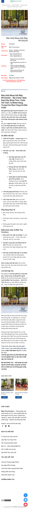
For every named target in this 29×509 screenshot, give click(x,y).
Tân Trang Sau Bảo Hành (9, 443)
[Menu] (2, 1)
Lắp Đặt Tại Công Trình (8, 440)
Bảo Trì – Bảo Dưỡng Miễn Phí (10, 446)
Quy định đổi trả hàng (8, 465)
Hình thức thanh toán (8, 475)
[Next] (28, 390)
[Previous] (1, 390)
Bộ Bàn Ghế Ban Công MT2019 (7, 393)
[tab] (14, 91)
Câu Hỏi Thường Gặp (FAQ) (10, 462)
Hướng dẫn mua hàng (8, 471)
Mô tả (3, 91)
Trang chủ (6, 5)
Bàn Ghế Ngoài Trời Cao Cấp (17, 6)
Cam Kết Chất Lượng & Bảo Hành (12, 468)
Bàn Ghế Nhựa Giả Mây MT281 (21, 393)
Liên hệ (4, 397)
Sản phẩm (15, 5)
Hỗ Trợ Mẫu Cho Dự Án (8, 449)
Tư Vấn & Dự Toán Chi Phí (9, 436)
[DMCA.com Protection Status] (6, 500)
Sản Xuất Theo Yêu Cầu (8, 452)
